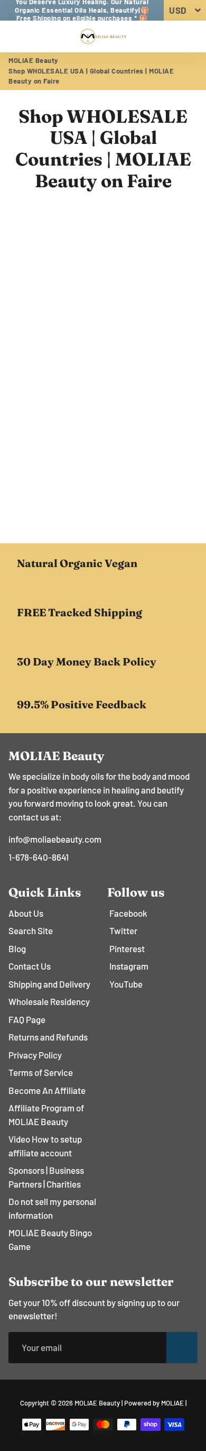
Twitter (123, 930)
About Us (25, 913)
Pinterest (127, 948)
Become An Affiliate (47, 1090)
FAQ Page (26, 1019)
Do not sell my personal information (52, 1208)
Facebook (128, 913)
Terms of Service (40, 1072)
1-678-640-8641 (38, 857)
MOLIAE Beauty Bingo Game (50, 1239)
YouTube (126, 984)
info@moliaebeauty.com (54, 839)
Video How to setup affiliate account (45, 1146)
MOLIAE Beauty (33, 60)
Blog (17, 948)
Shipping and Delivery (49, 984)
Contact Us (29, 966)
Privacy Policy (35, 1055)
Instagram (128, 966)
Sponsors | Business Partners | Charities (46, 1177)
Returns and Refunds (48, 1037)
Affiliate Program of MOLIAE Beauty (46, 1114)
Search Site (30, 930)
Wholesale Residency (49, 1001)
